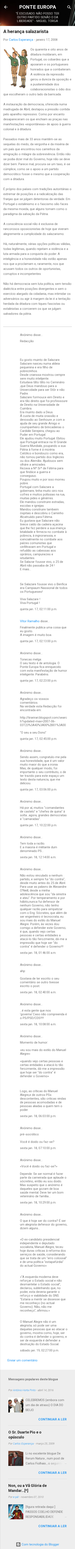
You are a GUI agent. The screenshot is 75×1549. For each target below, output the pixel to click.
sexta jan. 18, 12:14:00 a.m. (38, 857)
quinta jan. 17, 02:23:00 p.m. (38, 680)
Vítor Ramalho (30, 621)
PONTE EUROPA (37, 7)
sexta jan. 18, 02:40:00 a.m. (38, 992)
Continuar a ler (52, 1419)
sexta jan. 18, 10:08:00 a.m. (38, 1024)
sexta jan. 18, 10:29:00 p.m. (38, 1202)
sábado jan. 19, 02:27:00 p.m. (39, 1350)
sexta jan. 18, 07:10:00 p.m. (38, 1148)
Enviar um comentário (23, 1360)
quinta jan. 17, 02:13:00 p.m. (38, 641)
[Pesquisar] (69, 7)
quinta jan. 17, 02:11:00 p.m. (38, 609)
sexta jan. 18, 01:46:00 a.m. (38, 953)
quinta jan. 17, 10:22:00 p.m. (38, 825)
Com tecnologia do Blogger (40, 1544)
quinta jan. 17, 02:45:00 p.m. (38, 739)
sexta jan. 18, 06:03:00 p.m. (38, 1116)
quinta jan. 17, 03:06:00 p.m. (38, 789)
